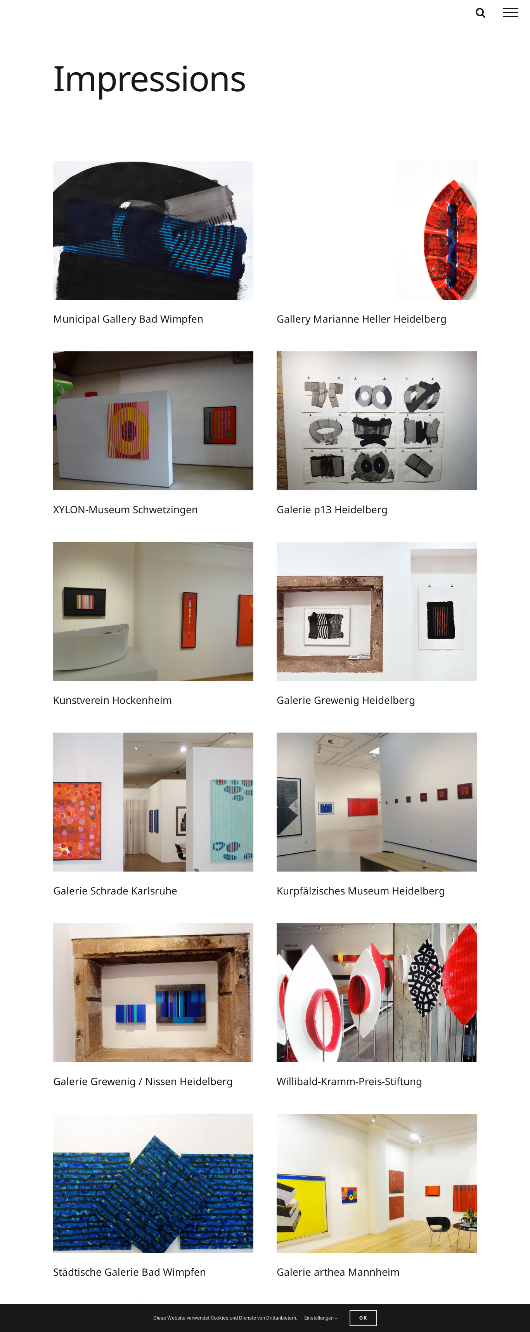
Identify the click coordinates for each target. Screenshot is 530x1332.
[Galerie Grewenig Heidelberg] (377, 625)
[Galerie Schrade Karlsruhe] (153, 816)
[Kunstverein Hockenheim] (153, 625)
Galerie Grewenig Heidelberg (369, 625)
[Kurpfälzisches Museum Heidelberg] (377, 816)
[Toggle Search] (480, 12)
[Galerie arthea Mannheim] (377, 1197)
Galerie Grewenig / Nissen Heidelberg (146, 1007)
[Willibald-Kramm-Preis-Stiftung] (377, 1007)
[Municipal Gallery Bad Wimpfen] (153, 244)
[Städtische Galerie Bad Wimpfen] (153, 1197)
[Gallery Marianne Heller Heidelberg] (377, 244)
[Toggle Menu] (510, 12)
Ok (363, 1318)
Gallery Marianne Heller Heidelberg (369, 244)
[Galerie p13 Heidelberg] (377, 435)
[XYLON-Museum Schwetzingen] (153, 435)
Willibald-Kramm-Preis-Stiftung (369, 1007)
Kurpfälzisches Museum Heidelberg (369, 816)
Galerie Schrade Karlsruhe (146, 816)
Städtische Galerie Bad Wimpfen (146, 1197)
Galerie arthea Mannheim (369, 1197)
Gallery (160, 244)
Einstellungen (319, 1318)
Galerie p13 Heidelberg (369, 435)
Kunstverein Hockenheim (146, 625)
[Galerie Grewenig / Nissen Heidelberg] (153, 1007)
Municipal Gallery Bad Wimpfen (146, 244)
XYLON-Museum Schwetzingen (146, 435)
